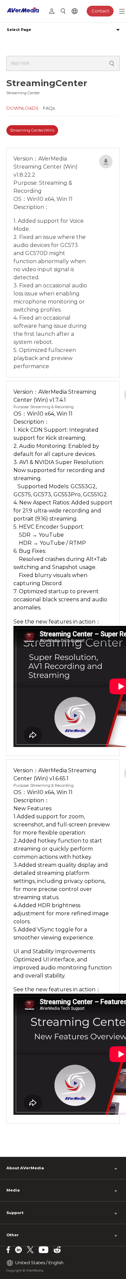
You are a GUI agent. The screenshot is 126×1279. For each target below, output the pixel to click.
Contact (100, 10)
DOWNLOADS (22, 108)
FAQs (49, 108)
